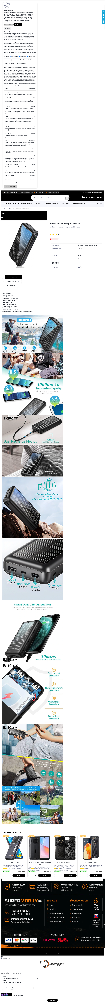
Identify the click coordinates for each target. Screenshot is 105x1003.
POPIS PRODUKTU (12, 277)
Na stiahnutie (11, 286)
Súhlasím (18, 25)
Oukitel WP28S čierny (91, 862)
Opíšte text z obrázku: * (8, 990)
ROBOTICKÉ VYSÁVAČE (51, 204)
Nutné (7, 56)
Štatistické (23, 56)
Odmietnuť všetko (8, 25)
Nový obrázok (18, 995)
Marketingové (31, 56)
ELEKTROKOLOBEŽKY (79, 204)
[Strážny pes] (80, 268)
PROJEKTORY (65, 204)
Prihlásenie (88, 192)
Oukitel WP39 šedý (14, 862)
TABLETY (38, 204)
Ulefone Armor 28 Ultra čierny (65, 862)
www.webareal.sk (59, 954)
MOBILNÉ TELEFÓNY (26, 204)
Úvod (4, 208)
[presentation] (52, 880)
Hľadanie (36, 198)
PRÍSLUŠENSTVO (13, 281)
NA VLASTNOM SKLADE (12, 204)
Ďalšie (99, 204)
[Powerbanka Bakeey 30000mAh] (23, 245)
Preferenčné (14, 56)
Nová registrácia (97, 192)
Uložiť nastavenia (10, 186)
